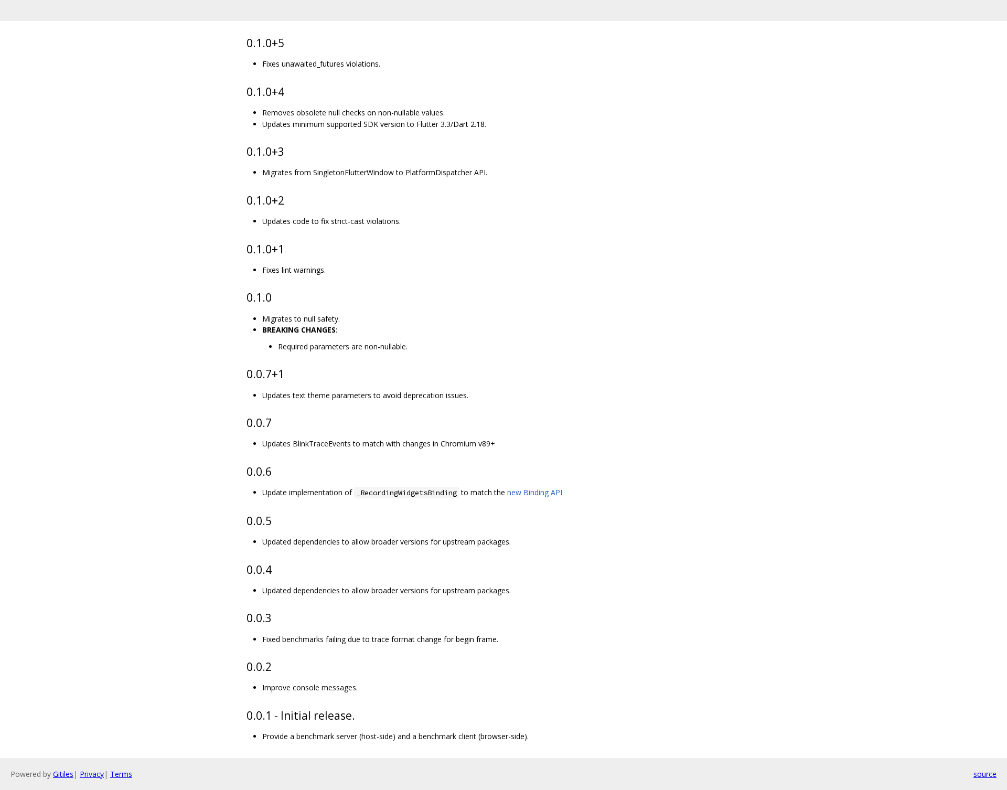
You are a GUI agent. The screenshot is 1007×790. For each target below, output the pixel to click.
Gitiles (63, 774)
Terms (121, 774)
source (985, 774)
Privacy (92, 774)
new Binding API (534, 492)
